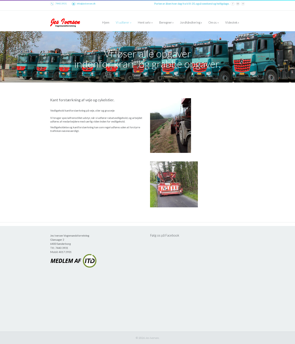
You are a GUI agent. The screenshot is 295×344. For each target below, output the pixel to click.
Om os (212, 22)
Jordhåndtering (190, 22)
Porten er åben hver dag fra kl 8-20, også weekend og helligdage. (191, 3)
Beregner (165, 22)
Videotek (231, 22)
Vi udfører (122, 22)
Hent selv (144, 22)
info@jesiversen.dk (86, 3)
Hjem (105, 22)
